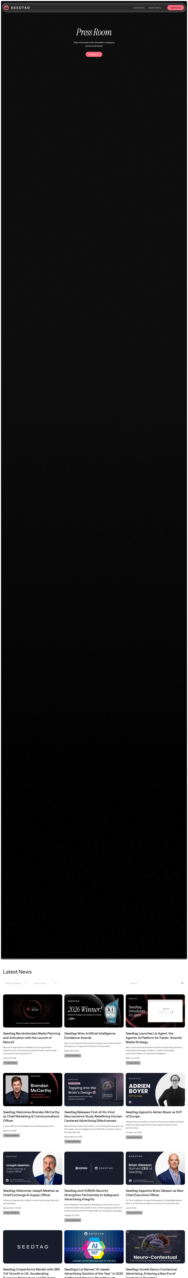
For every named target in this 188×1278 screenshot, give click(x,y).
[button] (16, 983)
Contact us (175, 7)
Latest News (138, 7)
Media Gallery (154, 7)
